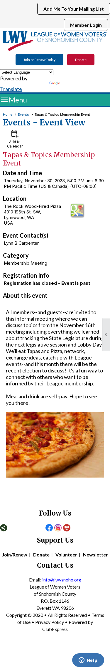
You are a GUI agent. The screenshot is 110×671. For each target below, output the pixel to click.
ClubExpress (55, 629)
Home (7, 114)
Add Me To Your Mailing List (73, 8)
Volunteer (66, 554)
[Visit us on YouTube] (66, 528)
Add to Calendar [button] (15, 138)
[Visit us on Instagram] (58, 528)
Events (23, 114)
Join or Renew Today (39, 59)
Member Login (86, 25)
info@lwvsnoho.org (61, 579)
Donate (81, 59)
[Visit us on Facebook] (49, 528)
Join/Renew (14, 554)
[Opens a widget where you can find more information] (88, 660)
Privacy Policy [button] (49, 622)
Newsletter (95, 554)
